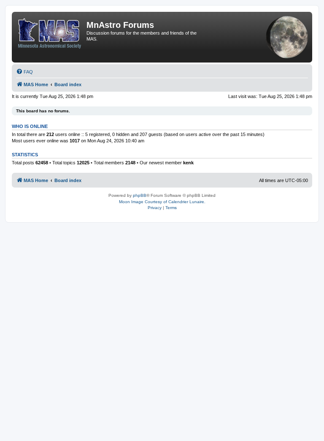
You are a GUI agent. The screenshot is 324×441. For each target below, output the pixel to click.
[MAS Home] (50, 31)
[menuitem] (24, 72)
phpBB (139, 195)
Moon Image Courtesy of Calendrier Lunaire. (162, 201)
